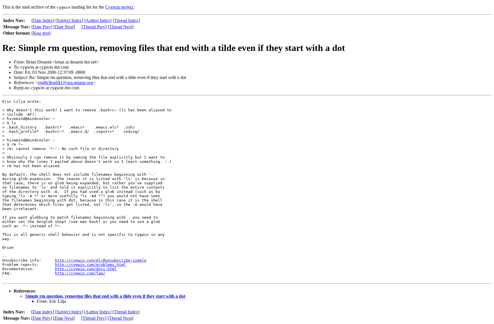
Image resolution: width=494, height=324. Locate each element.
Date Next (64, 26)
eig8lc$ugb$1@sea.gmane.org (65, 82)
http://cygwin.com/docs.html (86, 269)
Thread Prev (94, 26)
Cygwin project (119, 7)
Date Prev (42, 26)
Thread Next (120, 26)
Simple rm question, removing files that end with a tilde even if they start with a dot (105, 296)
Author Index (98, 20)
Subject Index (69, 20)
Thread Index (126, 20)
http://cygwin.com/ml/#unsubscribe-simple (100, 260)
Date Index (43, 20)
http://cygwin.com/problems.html (90, 264)
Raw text (41, 33)
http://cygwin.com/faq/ (80, 273)
